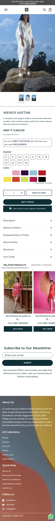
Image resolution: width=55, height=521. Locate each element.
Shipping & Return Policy (16, 235)
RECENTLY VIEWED (41, 265)
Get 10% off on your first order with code (28, 2)
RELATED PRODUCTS (15, 265)
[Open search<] (44, 9)
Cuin (21, 516)
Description (9, 220)
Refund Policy (10, 242)
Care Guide (9, 257)
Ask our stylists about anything (29, 209)
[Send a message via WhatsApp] (51, 517)
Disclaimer (8, 249)
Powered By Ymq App (43, 183)
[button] (21, 193)
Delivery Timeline (12, 228)
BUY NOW (18, 329)
